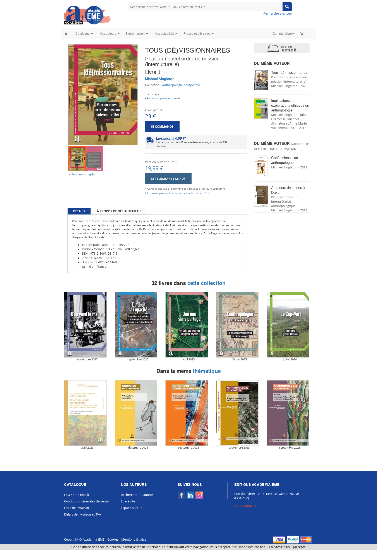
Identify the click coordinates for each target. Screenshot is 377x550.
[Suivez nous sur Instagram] (199, 495)
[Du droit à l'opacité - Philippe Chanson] (138, 325)
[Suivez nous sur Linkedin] (190, 495)
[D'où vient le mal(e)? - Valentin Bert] (87, 325)
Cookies (112, 539)
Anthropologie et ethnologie (163, 98)
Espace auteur (131, 508)
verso (82, 174)
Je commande (162, 126)
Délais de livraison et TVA (82, 514)
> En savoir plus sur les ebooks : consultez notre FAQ (177, 193)
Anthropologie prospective (181, 85)
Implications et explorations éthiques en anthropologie (290, 105)
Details (79, 211)
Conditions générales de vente (86, 501)
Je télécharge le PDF (168, 178)
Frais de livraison (76, 508)
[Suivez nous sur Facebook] (181, 495)
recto (71, 174)
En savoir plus (279, 547)
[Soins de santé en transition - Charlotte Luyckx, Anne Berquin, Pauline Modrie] (87, 413)
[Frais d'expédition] (150, 141)
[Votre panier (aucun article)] (302, 33)
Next (144, 88)
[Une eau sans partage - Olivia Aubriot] (188, 325)
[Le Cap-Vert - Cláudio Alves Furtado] (290, 325)
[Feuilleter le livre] (282, 48)
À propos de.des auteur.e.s (119, 211)
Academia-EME (94, 539)
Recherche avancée (277, 13)
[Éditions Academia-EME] (87, 15)
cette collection (206, 282)
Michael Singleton (160, 79)
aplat (92, 174)
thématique (207, 370)
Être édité (128, 501)
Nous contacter (245, 506)
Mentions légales (133, 539)
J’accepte (299, 547)
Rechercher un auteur (137, 495)
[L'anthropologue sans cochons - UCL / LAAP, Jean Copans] (239, 325)
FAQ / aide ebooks (77, 495)
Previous (61, 88)
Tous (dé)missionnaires (289, 72)
